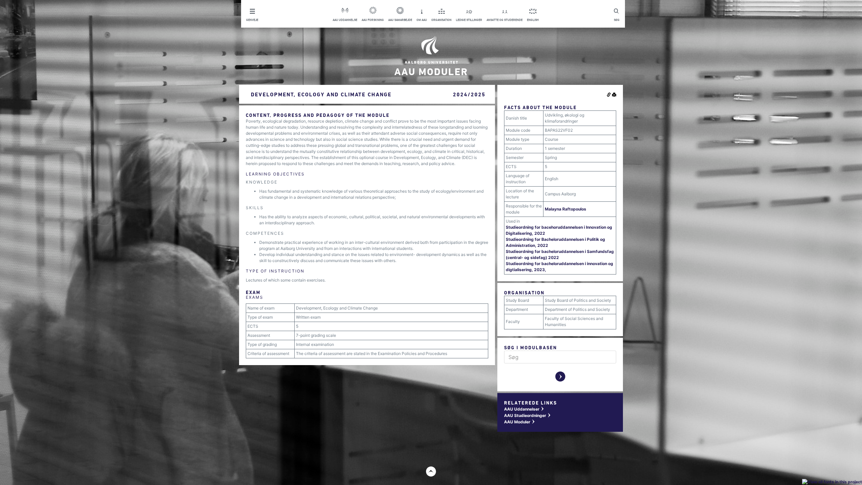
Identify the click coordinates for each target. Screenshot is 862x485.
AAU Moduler (519, 421)
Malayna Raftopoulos (565, 209)
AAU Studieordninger (527, 415)
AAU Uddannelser (524, 409)
